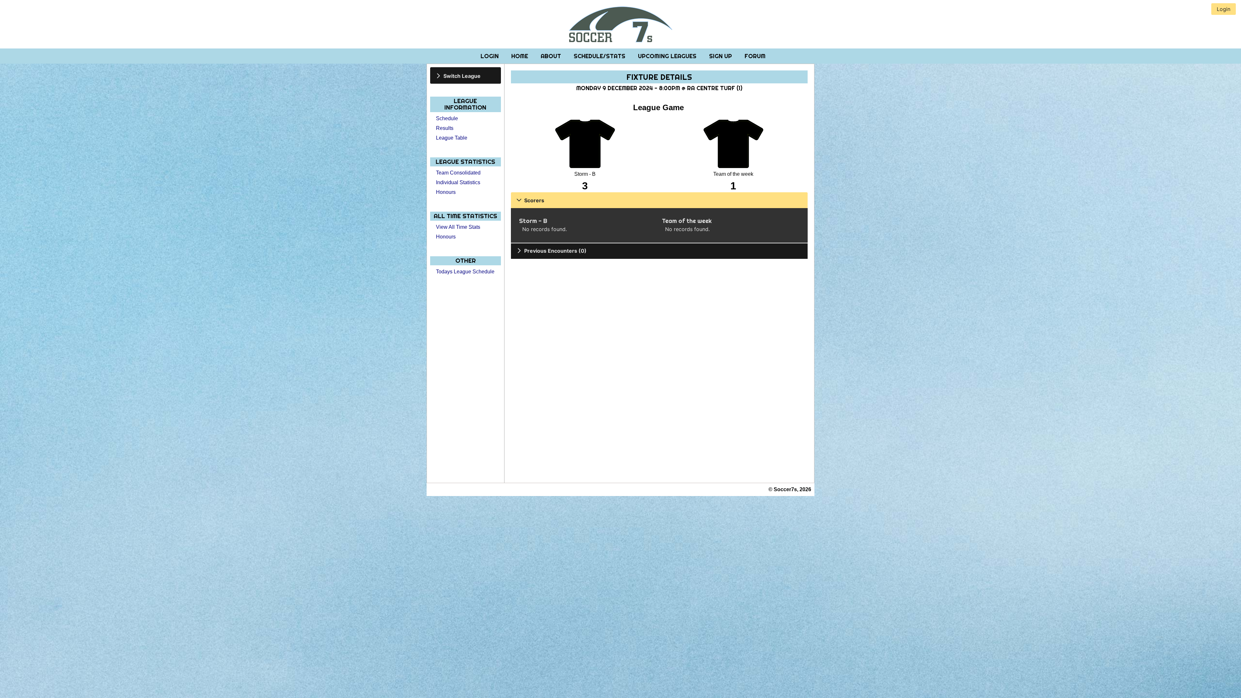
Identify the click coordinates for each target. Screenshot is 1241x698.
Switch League (462, 75)
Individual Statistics (458, 182)
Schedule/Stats (600, 56)
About (552, 56)
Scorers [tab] (534, 200)
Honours (446, 192)
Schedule (447, 118)
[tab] (465, 75)
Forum (755, 56)
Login (490, 56)
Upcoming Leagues (668, 56)
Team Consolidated (458, 172)
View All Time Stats (458, 227)
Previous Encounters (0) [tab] (555, 251)
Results (444, 128)
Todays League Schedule (465, 271)
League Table (451, 138)
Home (520, 56)
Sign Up (721, 56)
